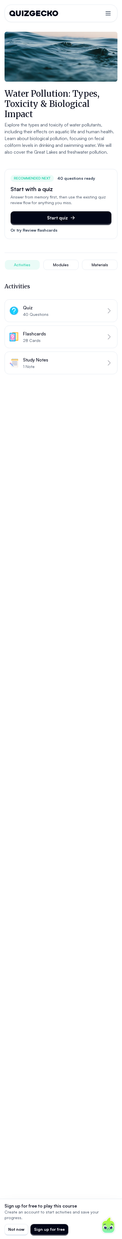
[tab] (22, 265)
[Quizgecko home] (33, 13)
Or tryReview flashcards (33, 230)
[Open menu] (108, 13)
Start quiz (57, 218)
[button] (61, 310)
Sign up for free (49, 1229)
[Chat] (108, 1225)
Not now (16, 1229)
